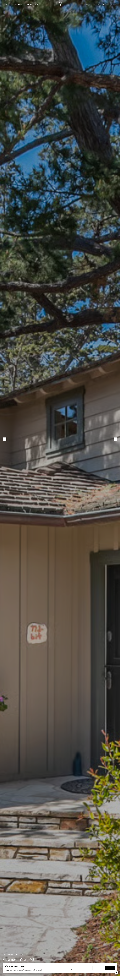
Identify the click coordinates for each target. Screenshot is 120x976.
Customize (99, 968)
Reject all (87, 968)
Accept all (110, 968)
